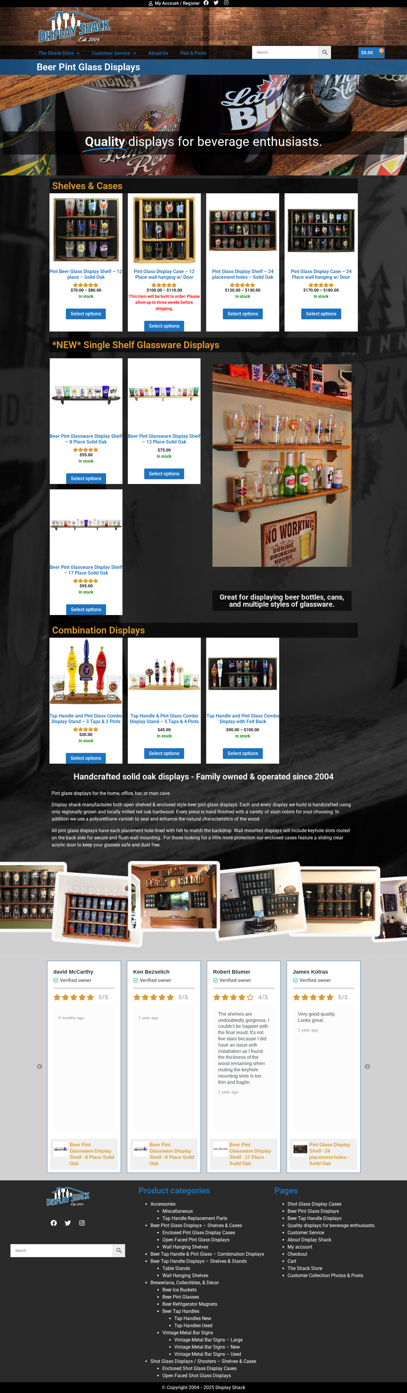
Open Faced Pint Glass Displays (195, 1240)
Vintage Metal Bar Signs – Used (207, 1354)
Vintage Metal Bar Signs (187, 1333)
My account (300, 1247)
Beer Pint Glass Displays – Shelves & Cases (196, 1225)
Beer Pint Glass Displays (313, 1211)
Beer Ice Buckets (179, 1290)
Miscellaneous (177, 1211)
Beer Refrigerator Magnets (189, 1304)
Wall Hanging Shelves (185, 1247)
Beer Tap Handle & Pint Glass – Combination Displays (207, 1254)
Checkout (297, 1254)
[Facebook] (206, 2)
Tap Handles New (192, 1318)
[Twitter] (216, 2)
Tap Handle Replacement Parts (194, 1218)
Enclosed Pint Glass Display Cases (198, 1232)
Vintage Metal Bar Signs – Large (208, 1340)
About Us (158, 53)
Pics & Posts (193, 53)
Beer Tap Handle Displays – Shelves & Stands (198, 1261)
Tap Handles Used (193, 1325)
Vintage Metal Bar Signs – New (207, 1347)
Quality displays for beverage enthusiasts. (331, 1225)
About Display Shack (309, 1240)
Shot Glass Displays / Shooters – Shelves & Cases (203, 1361)
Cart (292, 1261)
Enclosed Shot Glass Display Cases (199, 1368)
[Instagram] (226, 2)
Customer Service (111, 53)
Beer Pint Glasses (180, 1297)
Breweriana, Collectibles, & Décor (184, 1282)
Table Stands (176, 1268)
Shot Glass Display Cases (314, 1204)
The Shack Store (56, 53)
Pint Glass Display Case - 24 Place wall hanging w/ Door (331, 1157)
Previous (40, 1067)
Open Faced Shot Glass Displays (196, 1375)
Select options (86, 314)
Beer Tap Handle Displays (314, 1218)
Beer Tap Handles (180, 1311)
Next (367, 1067)
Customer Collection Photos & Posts (325, 1275)
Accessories (162, 1204)
